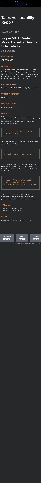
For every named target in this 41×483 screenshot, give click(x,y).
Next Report (22, 238)
